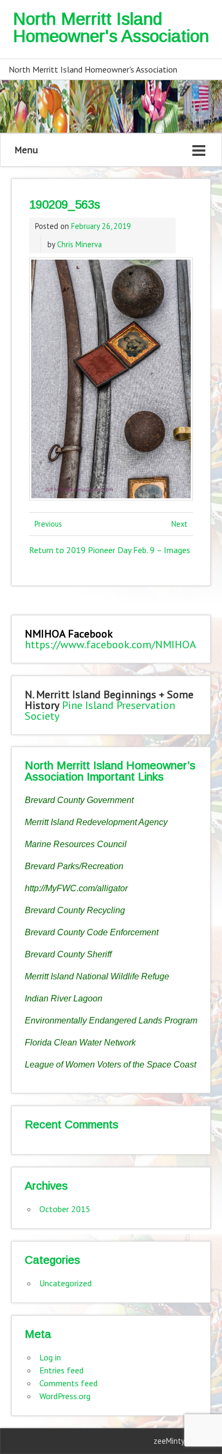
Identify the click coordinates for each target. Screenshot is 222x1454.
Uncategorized (65, 1283)
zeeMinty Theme (182, 1441)
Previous (48, 524)
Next (179, 524)
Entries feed (61, 1370)
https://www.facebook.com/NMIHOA (110, 644)
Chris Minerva (79, 244)
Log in (50, 1357)
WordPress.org (65, 1396)
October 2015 (65, 1209)
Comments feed (68, 1383)
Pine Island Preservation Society (100, 710)
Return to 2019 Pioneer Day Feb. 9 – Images (109, 550)
